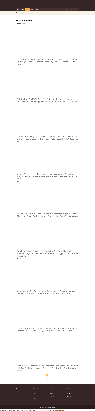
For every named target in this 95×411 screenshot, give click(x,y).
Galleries (34, 393)
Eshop (34, 395)
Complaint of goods (53, 396)
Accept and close (61, 410)
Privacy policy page (54, 410)
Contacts (34, 398)
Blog (33, 396)
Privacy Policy (52, 393)
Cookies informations (53, 395)
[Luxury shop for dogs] (19, 4)
